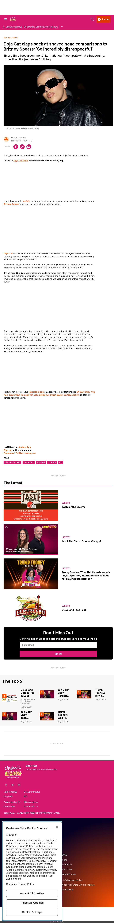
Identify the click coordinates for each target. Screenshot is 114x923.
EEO (25, 796)
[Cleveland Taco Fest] (31, 608)
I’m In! (58, 653)
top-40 (52, 462)
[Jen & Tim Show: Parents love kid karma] (47, 694)
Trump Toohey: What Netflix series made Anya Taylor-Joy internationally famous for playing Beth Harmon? (86, 576)
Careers (63, 860)
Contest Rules (9, 806)
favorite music (36, 391)
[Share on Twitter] (22, 146)
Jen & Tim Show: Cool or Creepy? (81, 541)
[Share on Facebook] (15, 146)
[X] (12, 785)
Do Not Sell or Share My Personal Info (77, 885)
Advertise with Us (31, 806)
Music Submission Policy (70, 880)
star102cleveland (11, 37)
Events (66, 503)
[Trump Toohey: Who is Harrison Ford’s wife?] (47, 716)
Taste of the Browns (74, 507)
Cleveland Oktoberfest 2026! (27, 692)
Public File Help (66, 889)
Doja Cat (8, 253)
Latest (66, 537)
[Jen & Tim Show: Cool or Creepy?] (31, 539)
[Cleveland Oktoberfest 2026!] (9, 698)
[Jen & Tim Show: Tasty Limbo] (9, 716)
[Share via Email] (28, 146)
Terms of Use (65, 869)
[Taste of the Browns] (31, 505)
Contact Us (8, 796)
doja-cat (29, 462)
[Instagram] (19, 785)
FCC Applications (31, 802)
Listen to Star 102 (10, 792)
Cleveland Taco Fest (74, 610)
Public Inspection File (12, 802)
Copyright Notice (67, 874)
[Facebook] (6, 785)
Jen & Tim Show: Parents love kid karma (63, 695)
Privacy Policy (65, 864)
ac (60, 462)
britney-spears (12, 462)
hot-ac (41, 462)
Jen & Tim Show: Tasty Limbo (26, 716)
